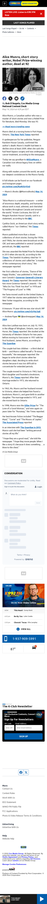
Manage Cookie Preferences (14, 864)
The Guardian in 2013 (30, 427)
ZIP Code (7, 724)
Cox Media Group (16, 854)
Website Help (8, 839)
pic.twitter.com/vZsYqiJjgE (27, 311)
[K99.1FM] (24, 3)
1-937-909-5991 (24, 638)
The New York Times (20, 134)
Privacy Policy (28, 857)
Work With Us (8, 798)
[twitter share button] (10, 98)
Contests (30, 28)
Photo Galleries (8, 32)
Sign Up (23, 736)
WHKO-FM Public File (11, 807)
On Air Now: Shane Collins (23, 603)
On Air (21, 28)
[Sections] (5, 3)
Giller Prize (29, 405)
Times (35, 226)
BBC (30, 218)
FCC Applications (10, 811)
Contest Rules (8, 793)
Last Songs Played (9, 28)
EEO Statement (9, 802)
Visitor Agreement (10, 857)
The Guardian (8, 343)
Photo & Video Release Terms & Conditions (22, 816)
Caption (37, 88)
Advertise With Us (10, 827)
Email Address (20, 724)
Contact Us (7, 789)
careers (16, 861)
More (19, 32)
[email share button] (16, 98)
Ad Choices (35, 859)
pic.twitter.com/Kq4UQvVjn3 (16, 186)
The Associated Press (12, 422)
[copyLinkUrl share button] (22, 98)
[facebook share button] (4, 98)
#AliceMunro (32, 159)
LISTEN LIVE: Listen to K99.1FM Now (20, 13)
